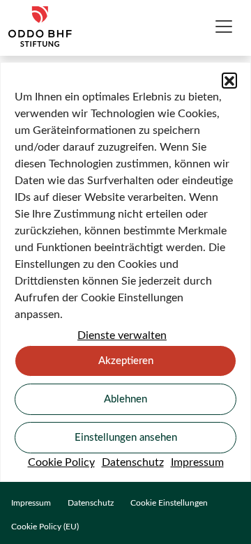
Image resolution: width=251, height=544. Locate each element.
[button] (229, 80)
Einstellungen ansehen (126, 437)
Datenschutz (133, 462)
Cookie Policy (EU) (45, 526)
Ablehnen (125, 399)
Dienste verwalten (122, 335)
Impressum (197, 462)
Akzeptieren (125, 361)
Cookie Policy (61, 462)
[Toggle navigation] (224, 26)
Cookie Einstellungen (169, 503)
